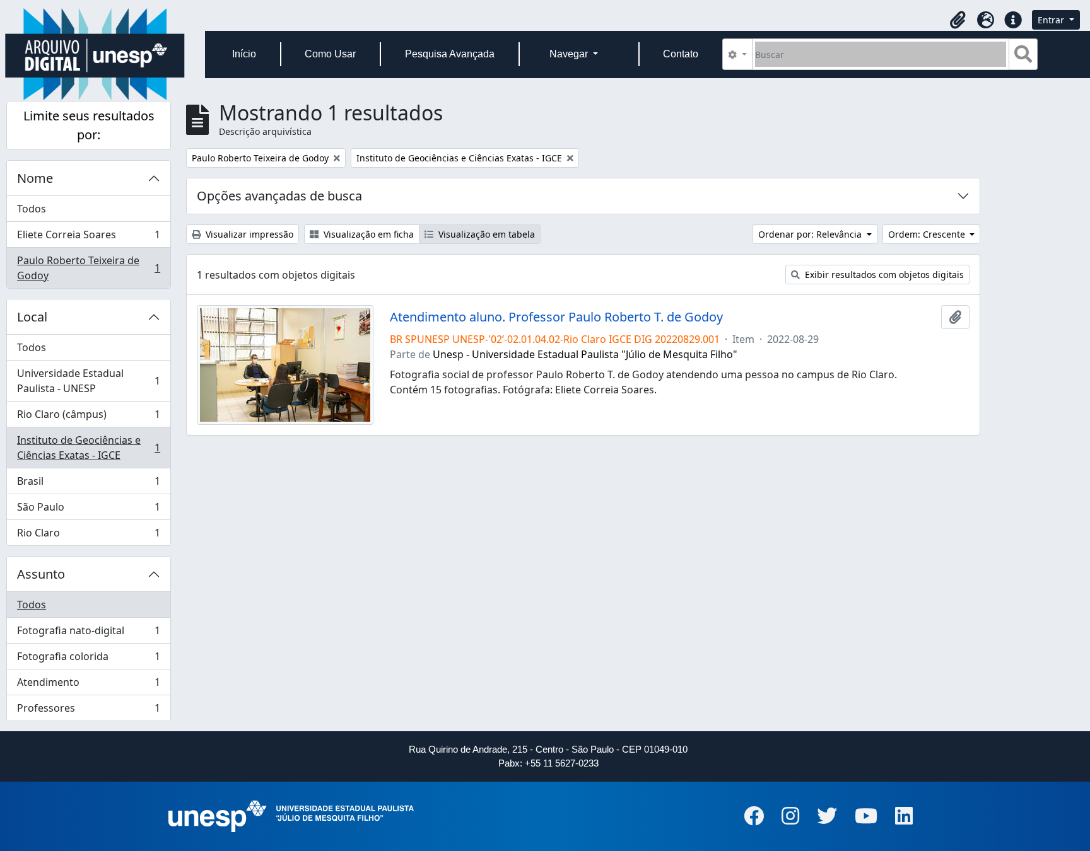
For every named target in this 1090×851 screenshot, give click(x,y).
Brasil (88, 484)
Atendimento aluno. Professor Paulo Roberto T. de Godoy (556, 317)
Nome (35, 178)
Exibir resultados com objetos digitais (883, 275)
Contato (680, 54)
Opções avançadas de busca (279, 195)
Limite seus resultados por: (89, 125)
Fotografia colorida (88, 659)
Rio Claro (88, 535)
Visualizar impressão (248, 234)
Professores (88, 711)
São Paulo (88, 510)
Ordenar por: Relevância (811, 234)
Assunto (41, 573)
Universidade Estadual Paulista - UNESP (88, 380)
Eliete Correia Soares (88, 238)
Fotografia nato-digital (88, 633)
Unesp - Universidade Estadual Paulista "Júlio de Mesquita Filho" (585, 354)
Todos (31, 209)
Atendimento (88, 685)
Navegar (569, 54)
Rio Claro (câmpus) (88, 417)
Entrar (1052, 20)
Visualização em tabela (485, 234)
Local (32, 316)
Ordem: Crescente (928, 234)
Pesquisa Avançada (450, 54)
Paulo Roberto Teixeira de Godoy (88, 267)
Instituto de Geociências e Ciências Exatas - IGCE (88, 447)
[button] (957, 20)
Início (244, 54)
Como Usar (330, 54)
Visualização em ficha (367, 234)
